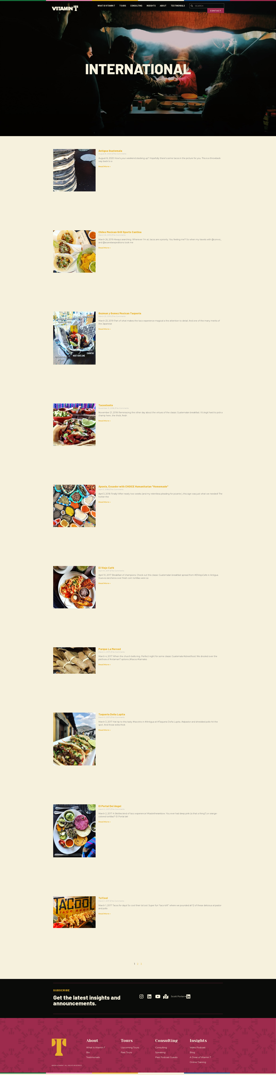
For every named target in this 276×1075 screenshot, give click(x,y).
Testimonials (178, 6)
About (163, 6)
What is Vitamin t (106, 6)
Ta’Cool (103, 898)
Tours (122, 6)
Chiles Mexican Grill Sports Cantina (119, 232)
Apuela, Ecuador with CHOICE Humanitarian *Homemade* (133, 486)
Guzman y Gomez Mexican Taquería (119, 313)
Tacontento (105, 405)
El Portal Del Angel (109, 806)
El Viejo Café (106, 567)
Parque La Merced (109, 649)
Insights (151, 6)
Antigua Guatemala (110, 150)
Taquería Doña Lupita (111, 714)
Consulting (136, 6)
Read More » (104, 166)
